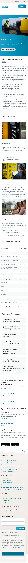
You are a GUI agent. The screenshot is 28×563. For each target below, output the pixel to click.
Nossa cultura (6, 478)
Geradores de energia (8, 471)
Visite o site (20, 528)
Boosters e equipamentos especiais (11, 458)
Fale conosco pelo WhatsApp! (8, 393)
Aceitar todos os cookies (13, 553)
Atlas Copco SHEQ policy (9, 502)
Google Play (15, 444)
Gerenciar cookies (13, 557)
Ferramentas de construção (9, 460)
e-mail (2, 425)
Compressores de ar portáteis (10, 469)
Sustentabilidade (7, 485)
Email (2, 395)
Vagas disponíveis (7, 480)
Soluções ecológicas (7, 482)
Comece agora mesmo (8, 49)
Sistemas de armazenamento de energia (12, 464)
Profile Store (6, 500)
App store (5, 444)
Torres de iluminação (8, 467)
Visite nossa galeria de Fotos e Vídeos (12, 498)
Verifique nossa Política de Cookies (15, 549)
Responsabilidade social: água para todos (13, 487)
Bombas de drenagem (8, 462)
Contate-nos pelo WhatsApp (8, 423)
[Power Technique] (11, 12)
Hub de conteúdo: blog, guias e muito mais (13, 489)
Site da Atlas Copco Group (9, 496)
